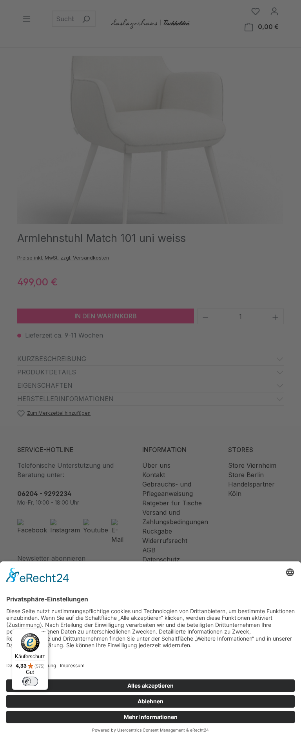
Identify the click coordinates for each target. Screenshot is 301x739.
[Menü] (43, 633)
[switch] (30, 681)
